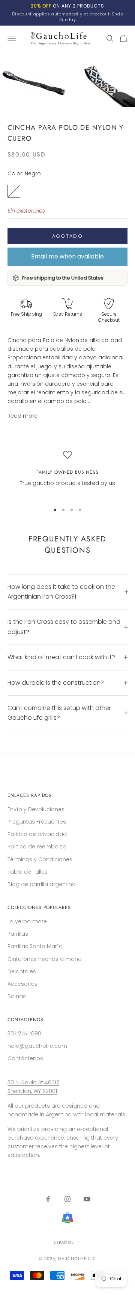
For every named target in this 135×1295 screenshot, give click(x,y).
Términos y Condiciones (40, 859)
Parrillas (18, 934)
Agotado (67, 236)
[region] (67, 473)
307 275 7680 (24, 1033)
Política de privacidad (37, 834)
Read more (23, 416)
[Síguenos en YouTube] (87, 1199)
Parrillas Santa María (35, 946)
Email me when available (67, 256)
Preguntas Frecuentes (37, 821)
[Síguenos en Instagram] (67, 1199)
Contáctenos (25, 1058)
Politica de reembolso (37, 846)
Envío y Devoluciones (36, 809)
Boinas (17, 996)
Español (64, 1242)
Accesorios (23, 984)
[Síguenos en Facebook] (48, 1199)
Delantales (22, 971)
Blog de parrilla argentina (42, 884)
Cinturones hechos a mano (45, 959)
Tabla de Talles (28, 871)
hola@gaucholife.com (37, 1046)
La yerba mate (27, 921)
